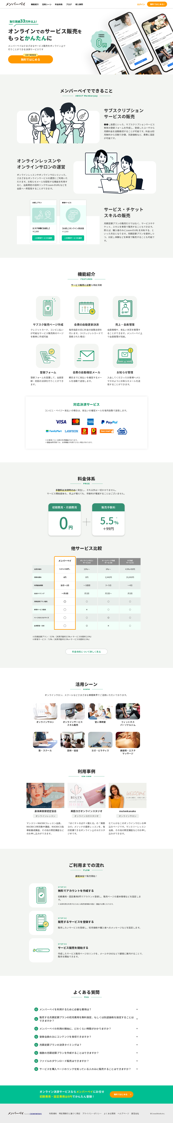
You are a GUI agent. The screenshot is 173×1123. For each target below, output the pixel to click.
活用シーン (46, 4)
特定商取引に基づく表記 (69, 1113)
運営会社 (135, 1113)
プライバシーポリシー (92, 1113)
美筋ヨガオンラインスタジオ (86, 811)
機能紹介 (35, 4)
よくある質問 (109, 1113)
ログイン (141, 4)
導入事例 (79, 4)
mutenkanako (127, 811)
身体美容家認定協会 (45, 811)
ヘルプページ (123, 1113)
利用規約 (53, 1113)
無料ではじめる (157, 4)
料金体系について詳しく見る (86, 651)
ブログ (69, 4)
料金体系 (59, 4)
